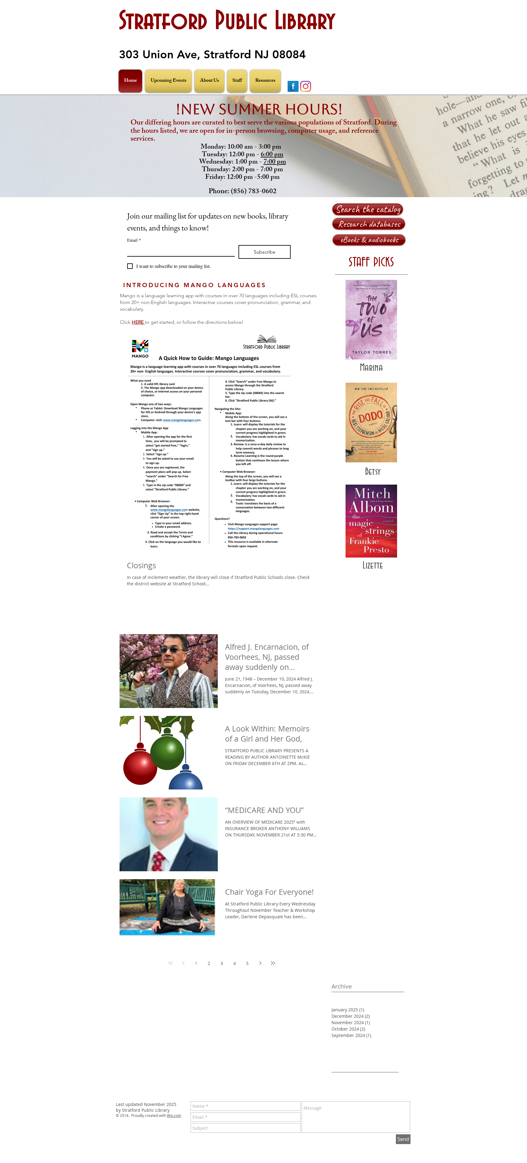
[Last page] (272, 963)
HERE (138, 322)
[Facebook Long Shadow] (293, 86)
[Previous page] (183, 963)
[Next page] (260, 963)
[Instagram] (305, 86)
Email (134, 240)
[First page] (170, 963)
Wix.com (174, 1115)
